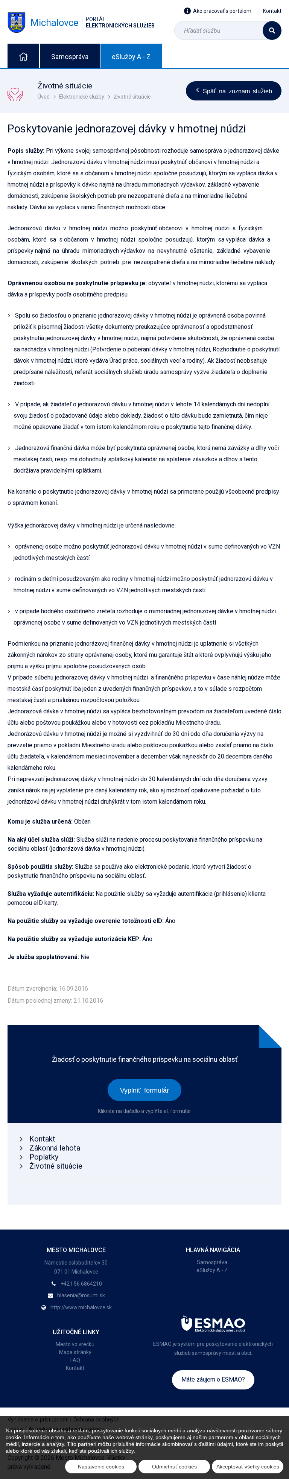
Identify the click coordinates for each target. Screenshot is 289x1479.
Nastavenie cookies (101, 1467)
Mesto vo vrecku (75, 1344)
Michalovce (92, 22)
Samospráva (69, 57)
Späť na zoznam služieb (237, 91)
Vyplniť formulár (144, 1089)
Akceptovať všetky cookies (247, 1467)
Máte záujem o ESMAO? (213, 1379)
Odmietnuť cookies (174, 1467)
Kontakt (272, 11)
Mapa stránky (75, 1352)
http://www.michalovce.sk (81, 1307)
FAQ (75, 1360)
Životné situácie (132, 97)
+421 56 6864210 (81, 1284)
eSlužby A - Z (131, 57)
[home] (23, 56)
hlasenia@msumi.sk (81, 1295)
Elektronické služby (81, 97)
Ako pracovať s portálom (222, 11)
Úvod (44, 97)
